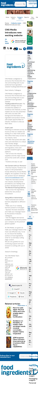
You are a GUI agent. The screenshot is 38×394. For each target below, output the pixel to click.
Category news (20, 18)
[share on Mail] (11, 48)
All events (30, 217)
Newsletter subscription (33, 2)
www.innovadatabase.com (14, 177)
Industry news (13, 18)
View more (21, 305)
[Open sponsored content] (19, 14)
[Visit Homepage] (9, 7)
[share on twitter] (7, 49)
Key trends (32, 18)
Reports (26, 17)
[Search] (24, 4)
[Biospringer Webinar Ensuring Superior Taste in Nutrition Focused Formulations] (30, 154)
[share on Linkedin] (4, 49)
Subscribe (35, 356)
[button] (16, 289)
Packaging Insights (33, 379)
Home (7, 17)
